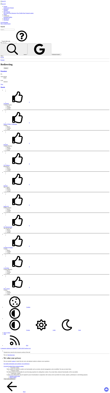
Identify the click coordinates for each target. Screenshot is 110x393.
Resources (6, 9)
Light (54, 330)
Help (5, 334)
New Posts (6, 13)
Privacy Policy (7, 332)
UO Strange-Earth (8, 227)
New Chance (7, 288)
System (28, 330)
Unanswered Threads (9, 7)
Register (2, 60)
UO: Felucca (7, 165)
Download (6, 19)
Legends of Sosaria (8, 247)
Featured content (29, 13)
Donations (6, 17)
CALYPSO (6, 268)
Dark (79, 330)
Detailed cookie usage (15, 376)
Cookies (28, 307)
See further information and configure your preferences (16, 363)
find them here (11, 355)
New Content (7, 11)
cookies (13, 361)
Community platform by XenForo (16, 348)
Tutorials (6, 10)
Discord (6, 18)
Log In (2, 57)
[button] (6, 15)
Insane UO (6, 206)
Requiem (6, 144)
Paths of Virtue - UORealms (10, 124)
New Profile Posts (21, 13)
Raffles (10, 17)
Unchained (6, 103)
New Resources (12, 13)
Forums (5, 6)
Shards (5, 14)
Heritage (6, 185)
